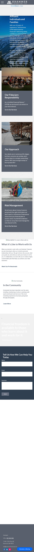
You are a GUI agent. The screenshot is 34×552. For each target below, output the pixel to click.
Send (5, 394)
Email (3, 370)
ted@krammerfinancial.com (10, 546)
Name (3, 360)
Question (4, 380)
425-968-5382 (10, 538)
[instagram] (10, 549)
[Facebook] (4, 549)
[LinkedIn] (7, 549)
